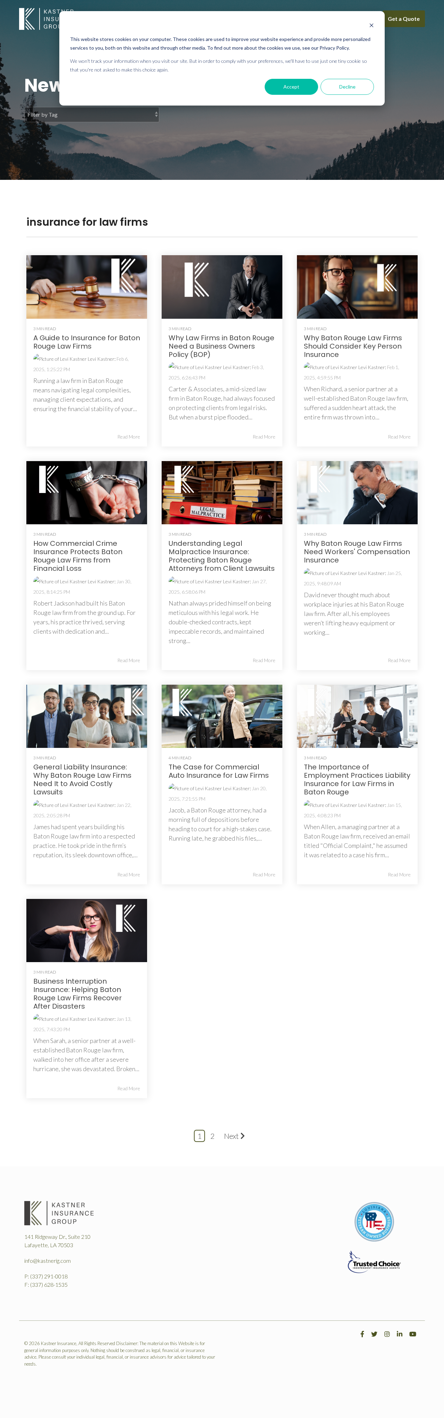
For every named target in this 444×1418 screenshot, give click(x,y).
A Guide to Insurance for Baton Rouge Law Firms (86, 342)
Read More (128, 437)
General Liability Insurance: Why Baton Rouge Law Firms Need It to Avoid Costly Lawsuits (82, 779)
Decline (347, 87)
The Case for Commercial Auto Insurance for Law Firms (219, 771)
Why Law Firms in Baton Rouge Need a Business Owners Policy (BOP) (221, 346)
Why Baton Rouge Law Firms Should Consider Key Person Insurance (353, 346)
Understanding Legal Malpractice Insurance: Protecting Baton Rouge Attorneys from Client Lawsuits (222, 556)
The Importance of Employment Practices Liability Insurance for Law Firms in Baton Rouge (357, 779)
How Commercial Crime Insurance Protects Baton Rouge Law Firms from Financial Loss (77, 556)
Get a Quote (404, 18)
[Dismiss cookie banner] (371, 26)
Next (231, 1136)
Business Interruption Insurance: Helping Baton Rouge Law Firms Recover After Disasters (77, 993)
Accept (291, 87)
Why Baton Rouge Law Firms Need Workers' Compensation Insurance (357, 552)
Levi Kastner (100, 359)
